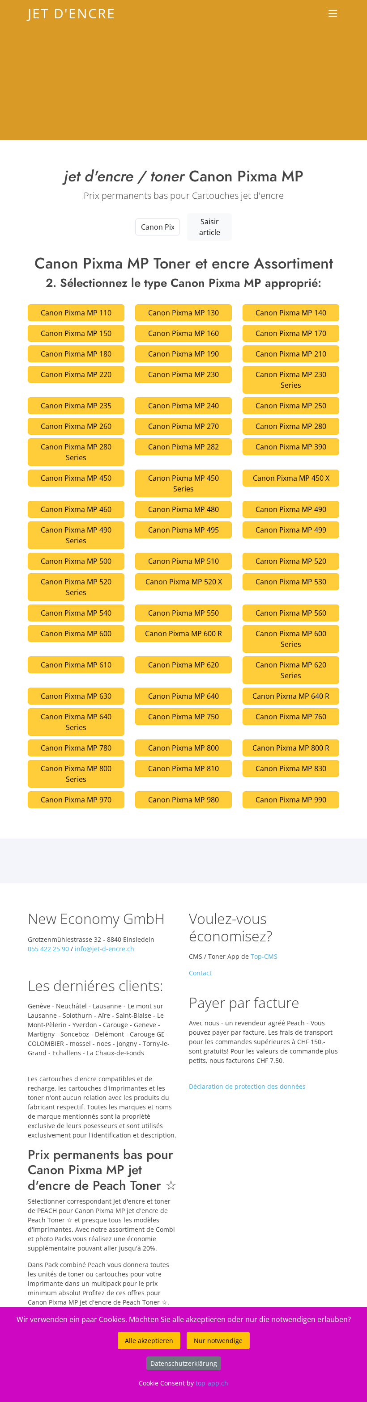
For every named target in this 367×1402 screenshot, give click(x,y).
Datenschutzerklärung (183, 1363)
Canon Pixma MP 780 (76, 748)
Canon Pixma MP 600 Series (291, 639)
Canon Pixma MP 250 (291, 406)
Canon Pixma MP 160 (183, 333)
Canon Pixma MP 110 (76, 313)
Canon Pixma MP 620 (183, 665)
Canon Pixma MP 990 (291, 800)
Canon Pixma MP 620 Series (291, 670)
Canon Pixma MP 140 (291, 313)
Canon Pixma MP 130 (183, 313)
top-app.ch (212, 1383)
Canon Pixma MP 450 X (291, 478)
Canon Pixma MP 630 (76, 696)
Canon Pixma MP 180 (76, 354)
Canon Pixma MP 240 (183, 406)
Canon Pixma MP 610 (76, 665)
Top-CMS (264, 956)
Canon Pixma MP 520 (291, 561)
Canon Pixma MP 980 (183, 800)
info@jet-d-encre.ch (104, 948)
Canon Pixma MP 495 (183, 530)
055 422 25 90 (48, 948)
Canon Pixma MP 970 (76, 800)
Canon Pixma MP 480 (183, 509)
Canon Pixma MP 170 (291, 333)
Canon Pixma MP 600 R (183, 633)
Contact (200, 973)
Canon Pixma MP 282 (183, 447)
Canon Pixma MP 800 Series (76, 774)
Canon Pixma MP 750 (183, 717)
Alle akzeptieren (149, 1340)
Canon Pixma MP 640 (183, 696)
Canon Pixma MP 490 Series (76, 535)
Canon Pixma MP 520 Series (76, 587)
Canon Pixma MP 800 (183, 748)
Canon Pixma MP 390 (291, 447)
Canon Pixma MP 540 (76, 613)
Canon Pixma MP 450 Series (183, 483)
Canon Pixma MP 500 (76, 561)
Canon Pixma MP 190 (183, 354)
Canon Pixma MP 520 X (183, 582)
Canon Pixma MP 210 (291, 354)
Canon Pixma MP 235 (76, 406)
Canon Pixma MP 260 (76, 426)
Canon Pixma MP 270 (183, 426)
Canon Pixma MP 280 (291, 426)
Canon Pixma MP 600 (76, 633)
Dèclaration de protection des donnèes (247, 1086)
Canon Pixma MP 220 (76, 374)
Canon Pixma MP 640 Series (76, 722)
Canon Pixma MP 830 (291, 768)
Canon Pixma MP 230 (183, 374)
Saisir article (209, 227)
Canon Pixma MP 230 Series (291, 379)
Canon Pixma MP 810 (183, 768)
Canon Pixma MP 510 (183, 561)
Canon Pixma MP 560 (291, 613)
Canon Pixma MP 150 (76, 333)
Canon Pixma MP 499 (291, 530)
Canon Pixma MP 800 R (290, 748)
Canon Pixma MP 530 (291, 582)
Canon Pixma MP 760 (291, 717)
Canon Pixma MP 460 (76, 509)
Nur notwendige (218, 1340)
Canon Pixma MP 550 (183, 613)
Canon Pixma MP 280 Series (76, 452)
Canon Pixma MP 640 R (290, 696)
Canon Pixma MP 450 (76, 478)
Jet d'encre (71, 13)
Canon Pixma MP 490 (291, 509)
